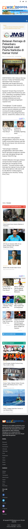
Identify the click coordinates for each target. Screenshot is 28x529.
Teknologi (4, 451)
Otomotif (4, 444)
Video (3, 460)
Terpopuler (5, 475)
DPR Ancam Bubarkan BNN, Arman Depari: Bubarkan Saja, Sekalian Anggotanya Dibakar (12, 245)
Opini (3, 457)
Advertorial (5, 477)
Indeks (4, 464)
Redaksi (19, 525)
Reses (3, 462)
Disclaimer (19, 526)
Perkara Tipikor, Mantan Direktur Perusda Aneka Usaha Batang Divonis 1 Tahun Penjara (13, 384)
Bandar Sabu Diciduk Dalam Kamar (12, 267)
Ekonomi (4, 442)
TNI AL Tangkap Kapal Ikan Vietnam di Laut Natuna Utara (13, 409)
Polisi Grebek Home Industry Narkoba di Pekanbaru (13, 225)
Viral (3, 453)
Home (5, 25)
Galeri (4, 479)
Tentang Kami (14, 525)
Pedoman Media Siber (11, 526)
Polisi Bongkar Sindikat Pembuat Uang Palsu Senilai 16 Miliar (13, 364)
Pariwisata (5, 446)
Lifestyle (4, 449)
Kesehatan (5, 455)
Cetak (23, 58)
